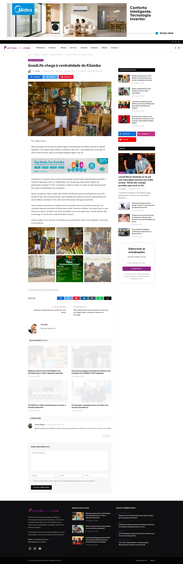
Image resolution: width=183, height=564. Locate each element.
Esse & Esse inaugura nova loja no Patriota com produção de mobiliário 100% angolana (91, 372)
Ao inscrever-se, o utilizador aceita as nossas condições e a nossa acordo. (137, 276)
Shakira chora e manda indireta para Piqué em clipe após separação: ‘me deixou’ (136, 517)
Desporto (94, 48)
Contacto (114, 48)
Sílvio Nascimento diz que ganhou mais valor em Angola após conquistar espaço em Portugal (90, 312)
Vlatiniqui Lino (123, 513)
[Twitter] (20, 152)
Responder (106, 435)
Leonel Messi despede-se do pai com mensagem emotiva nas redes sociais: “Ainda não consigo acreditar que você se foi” (135, 181)
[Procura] (179, 47)
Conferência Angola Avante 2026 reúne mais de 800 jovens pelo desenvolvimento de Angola (143, 105)
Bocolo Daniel (123, 540)
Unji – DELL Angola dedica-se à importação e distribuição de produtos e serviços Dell (134, 544)
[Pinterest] (20, 163)
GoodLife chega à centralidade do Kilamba (43, 290)
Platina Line (53, 560)
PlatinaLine (40, 48)
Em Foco (73, 48)
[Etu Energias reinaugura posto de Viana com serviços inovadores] (91, 391)
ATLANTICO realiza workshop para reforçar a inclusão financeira (47, 406)
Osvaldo (37, 71)
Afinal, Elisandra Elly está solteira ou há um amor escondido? (141, 91)
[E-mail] (20, 168)
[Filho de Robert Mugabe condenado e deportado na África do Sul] (124, 232)
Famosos (52, 48)
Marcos (121, 531)
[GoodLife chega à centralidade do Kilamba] (69, 109)
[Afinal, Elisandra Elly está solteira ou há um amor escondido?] (124, 91)
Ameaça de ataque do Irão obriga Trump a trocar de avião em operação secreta (143, 205)
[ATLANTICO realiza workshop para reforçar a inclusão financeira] (48, 391)
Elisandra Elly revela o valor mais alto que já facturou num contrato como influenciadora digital (143, 120)
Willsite (152, 560)
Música (63, 48)
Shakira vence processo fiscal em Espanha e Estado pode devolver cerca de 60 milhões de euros (143, 218)
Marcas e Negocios (36, 60)
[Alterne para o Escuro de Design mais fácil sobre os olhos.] (175, 48)
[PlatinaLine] (16, 48)
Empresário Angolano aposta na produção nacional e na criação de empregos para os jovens (136, 526)
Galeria (104, 48)
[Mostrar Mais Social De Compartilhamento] (76, 77)
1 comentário (82, 71)
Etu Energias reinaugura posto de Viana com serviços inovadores (90, 406)
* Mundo (122, 172)
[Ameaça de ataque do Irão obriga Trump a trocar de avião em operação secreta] (124, 206)
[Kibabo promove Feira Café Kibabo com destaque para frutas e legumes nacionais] (48, 357)
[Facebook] (20, 146)
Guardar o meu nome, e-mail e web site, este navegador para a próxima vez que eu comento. (64, 481)
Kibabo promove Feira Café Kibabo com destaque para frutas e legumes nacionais (45, 372)
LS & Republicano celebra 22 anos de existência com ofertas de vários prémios (136, 535)
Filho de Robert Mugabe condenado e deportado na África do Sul (141, 232)
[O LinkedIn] (20, 157)
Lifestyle (83, 48)
